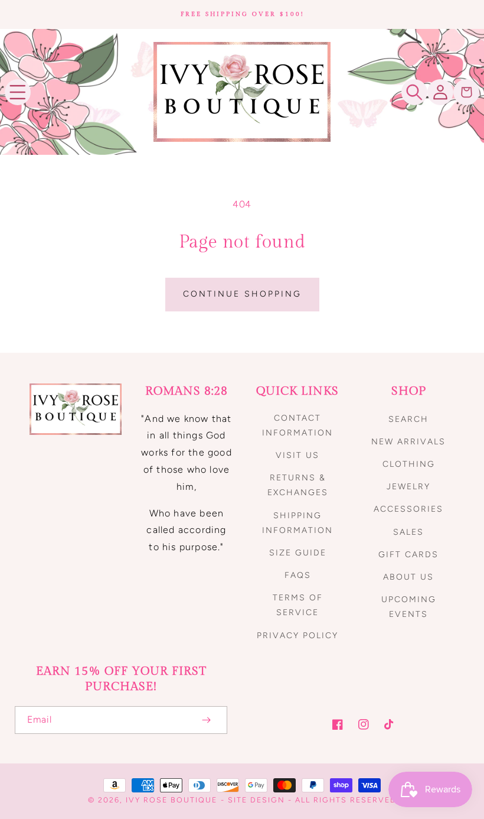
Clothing (408, 464)
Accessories (408, 509)
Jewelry (408, 487)
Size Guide (297, 553)
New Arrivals (408, 442)
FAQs (297, 575)
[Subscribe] (206, 720)
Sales (408, 532)
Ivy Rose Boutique (171, 799)
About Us (408, 577)
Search (408, 419)
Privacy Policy (297, 635)
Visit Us (297, 455)
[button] (18, 92)
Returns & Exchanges (297, 485)
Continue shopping (242, 294)
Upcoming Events (408, 606)
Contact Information (297, 425)
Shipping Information (297, 523)
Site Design (256, 799)
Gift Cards (408, 555)
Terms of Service (298, 605)
